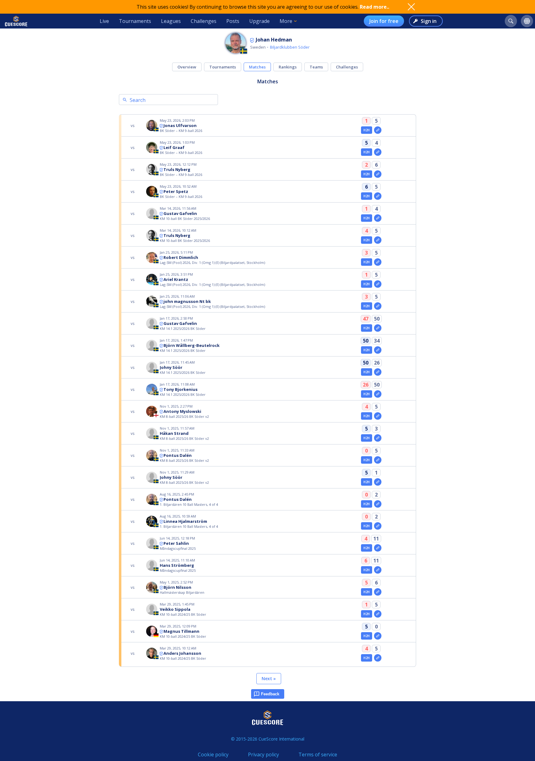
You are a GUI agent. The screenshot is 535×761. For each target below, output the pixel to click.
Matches (257, 67)
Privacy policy (263, 754)
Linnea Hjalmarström (185, 521)
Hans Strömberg (177, 565)
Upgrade (259, 21)
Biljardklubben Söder (290, 47)
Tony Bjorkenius (180, 389)
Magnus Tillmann (181, 631)
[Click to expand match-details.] (377, 130)
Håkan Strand (174, 433)
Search (138, 100)
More (286, 21)
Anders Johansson (182, 653)
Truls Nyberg (176, 169)
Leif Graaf (174, 147)
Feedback (270, 694)
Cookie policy (213, 754)
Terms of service (317, 754)
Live (104, 21)
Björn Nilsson (177, 587)
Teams (316, 67)
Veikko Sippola (175, 609)
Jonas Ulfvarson (180, 125)
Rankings (288, 67)
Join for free (383, 21)
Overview (186, 67)
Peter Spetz (175, 191)
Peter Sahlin (176, 543)
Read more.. (374, 6)
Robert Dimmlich (180, 257)
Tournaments (135, 21)
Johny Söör (171, 367)
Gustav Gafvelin (180, 213)
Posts (232, 21)
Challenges (203, 21)
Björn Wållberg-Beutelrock (191, 345)
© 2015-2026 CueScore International (267, 739)
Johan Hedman (274, 39)
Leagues (171, 21)
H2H (366, 130)
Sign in (429, 21)
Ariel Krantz (175, 279)
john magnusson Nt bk (187, 301)
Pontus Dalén (177, 455)
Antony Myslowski (182, 411)
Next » (269, 678)
